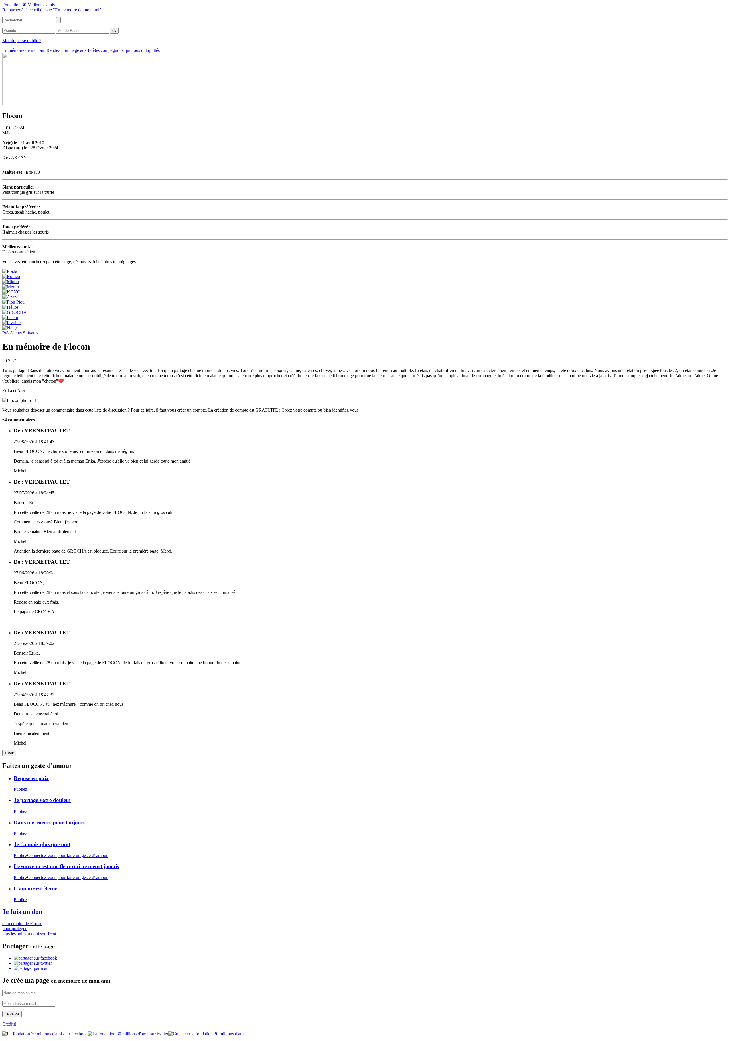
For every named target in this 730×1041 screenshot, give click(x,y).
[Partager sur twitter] (33, 963)
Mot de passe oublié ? (21, 40)
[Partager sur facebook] (35, 958)
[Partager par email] (31, 968)
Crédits (8, 1024)
